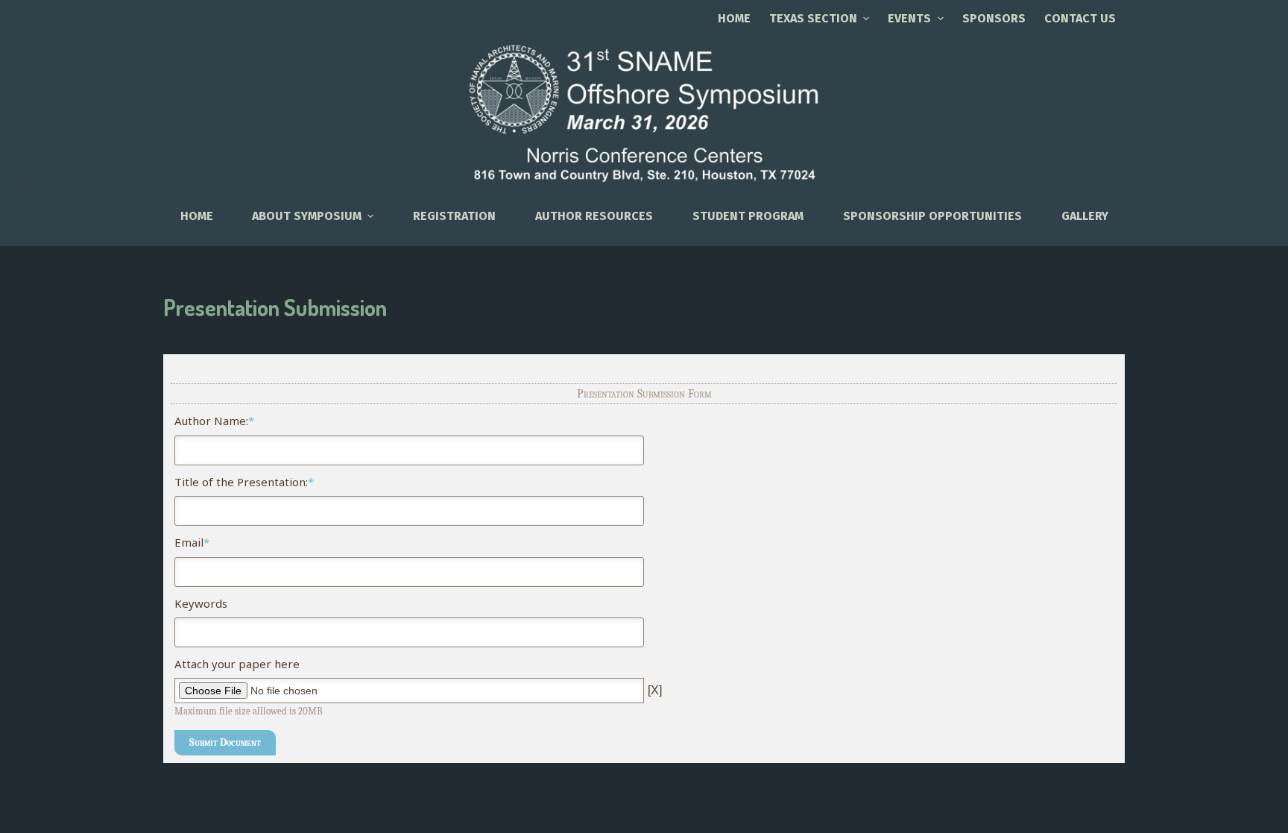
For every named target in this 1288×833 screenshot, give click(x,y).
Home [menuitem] (734, 18)
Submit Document (225, 742)
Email (191, 542)
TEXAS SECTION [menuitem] (813, 18)
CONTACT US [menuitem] (1080, 18)
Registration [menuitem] (454, 216)
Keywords (200, 603)
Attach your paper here (237, 663)
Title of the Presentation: (244, 481)
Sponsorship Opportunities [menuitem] (932, 216)
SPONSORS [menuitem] (994, 18)
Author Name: (214, 420)
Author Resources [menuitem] (594, 216)
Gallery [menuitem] (1084, 216)
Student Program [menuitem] (748, 216)
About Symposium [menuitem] (307, 216)
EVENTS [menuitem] (909, 18)
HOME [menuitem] (196, 216)
